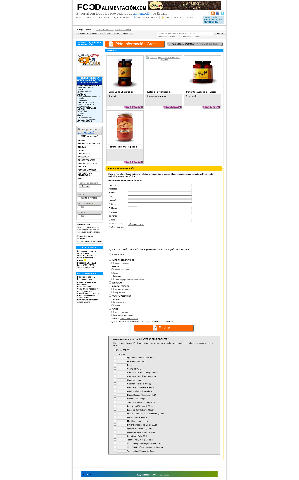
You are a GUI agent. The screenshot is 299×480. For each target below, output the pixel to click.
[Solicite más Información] (135, 44)
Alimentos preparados (88, 86)
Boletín (189, 17)
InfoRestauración (122, 29)
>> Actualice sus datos (207, 43)
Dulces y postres (85, 102)
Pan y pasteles (83, 106)
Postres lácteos (83, 112)
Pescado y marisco (87, 170)
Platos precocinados (85, 87)
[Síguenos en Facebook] (217, 14)
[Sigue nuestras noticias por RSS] (213, 14)
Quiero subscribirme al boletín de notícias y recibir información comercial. (142, 322)
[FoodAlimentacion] (111, 11)
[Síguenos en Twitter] (222, 14)
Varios (80, 115)
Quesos (81, 114)
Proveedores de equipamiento (119, 34)
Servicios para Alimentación (85, 174)
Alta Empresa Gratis (147, 17)
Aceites (81, 140)
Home (79, 17)
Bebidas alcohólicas (85, 91)
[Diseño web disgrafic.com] (87, 475)
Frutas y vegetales (86, 108)
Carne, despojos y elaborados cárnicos (89, 98)
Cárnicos (81, 95)
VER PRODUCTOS (84, 121)
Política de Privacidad (129, 319)
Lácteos (81, 110)
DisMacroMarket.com (105, 29)
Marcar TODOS (118, 255)
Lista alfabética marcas (190, 36)
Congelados (84, 154)
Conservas (82, 100)
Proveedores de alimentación (90, 34)
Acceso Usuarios (173, 17)
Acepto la (125, 319)
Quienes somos (122, 17)
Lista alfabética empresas (167, 36)
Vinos (80, 93)
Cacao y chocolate (85, 117)
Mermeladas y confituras (87, 119)
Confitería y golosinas (86, 104)
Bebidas (80, 89)
